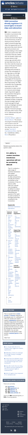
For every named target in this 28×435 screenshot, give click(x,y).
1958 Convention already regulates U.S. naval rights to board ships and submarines (13, 24)
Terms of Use (9, 423)
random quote (13, 333)
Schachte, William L (10, 118)
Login (8, 9)
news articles (14, 393)
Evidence (21, 411)
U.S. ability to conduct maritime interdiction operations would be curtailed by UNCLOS (17, 278)
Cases (5, 408)
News (21, 413)
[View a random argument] (18, 388)
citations (13, 391)
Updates (20, 422)
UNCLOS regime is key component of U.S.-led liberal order (13, 374)
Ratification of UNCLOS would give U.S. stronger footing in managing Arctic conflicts (13, 354)
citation (12, 315)
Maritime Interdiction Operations (14, 207)
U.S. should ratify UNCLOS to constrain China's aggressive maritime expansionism (13, 348)
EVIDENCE (8, 15)
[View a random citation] (17, 391)
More (6, 135)
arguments (12, 320)
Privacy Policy (18, 423)
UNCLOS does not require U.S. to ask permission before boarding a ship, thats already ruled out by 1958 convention (11, 227)
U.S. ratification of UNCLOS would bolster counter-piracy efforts (17, 240)
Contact (13, 422)
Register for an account (19, 9)
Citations (6, 409)
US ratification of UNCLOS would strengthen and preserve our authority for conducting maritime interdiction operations (10, 266)
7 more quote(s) (10, 300)
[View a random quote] (16, 389)
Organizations (22, 414)
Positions (21, 416)
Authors (5, 406)
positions (11, 386)
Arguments (8, 143)
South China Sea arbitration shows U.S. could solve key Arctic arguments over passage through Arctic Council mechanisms (13, 361)
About (7, 422)
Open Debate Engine (19, 426)
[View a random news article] (20, 393)
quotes (13, 389)
